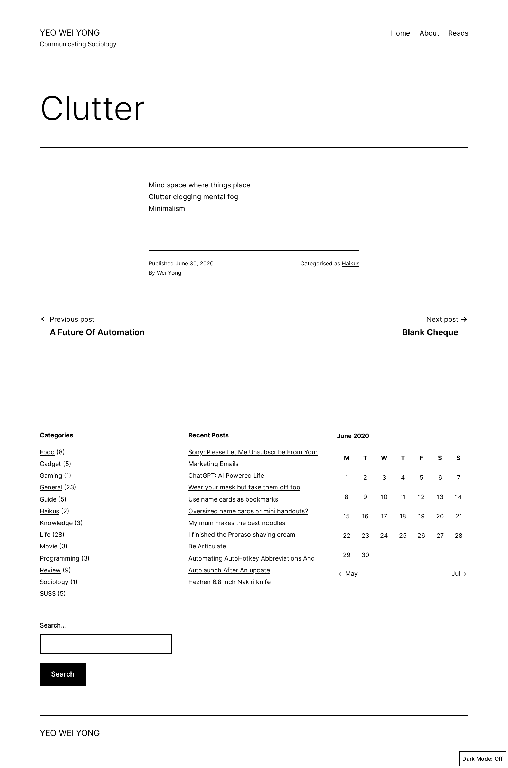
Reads (458, 33)
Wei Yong (169, 272)
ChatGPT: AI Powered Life (226, 475)
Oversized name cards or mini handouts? (248, 511)
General (51, 487)
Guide (48, 499)
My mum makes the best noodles (236, 522)
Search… (53, 625)
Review (50, 570)
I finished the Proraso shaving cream (241, 534)
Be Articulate (207, 546)
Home (400, 33)
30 (365, 554)
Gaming (51, 475)
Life (45, 534)
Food (47, 452)
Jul (456, 573)
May (351, 573)
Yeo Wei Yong (70, 33)
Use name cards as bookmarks (233, 499)
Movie (48, 546)
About (429, 33)
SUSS (48, 593)
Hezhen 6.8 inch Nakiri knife (229, 581)
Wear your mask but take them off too (244, 487)
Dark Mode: (477, 758)
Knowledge (56, 522)
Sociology (54, 581)
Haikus (350, 263)
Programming (59, 558)
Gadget (50, 463)
